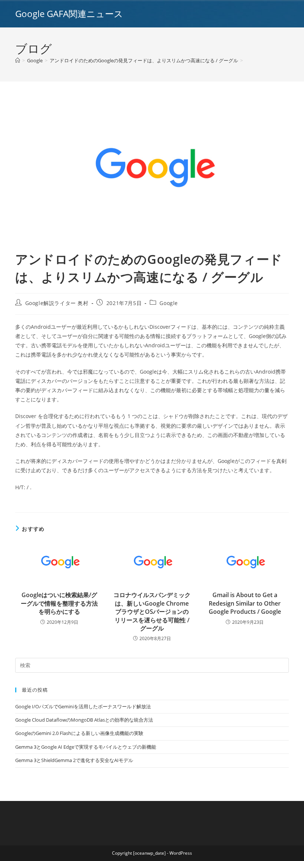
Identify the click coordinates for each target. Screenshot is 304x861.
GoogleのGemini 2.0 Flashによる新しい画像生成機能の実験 (79, 733)
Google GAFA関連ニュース (69, 13)
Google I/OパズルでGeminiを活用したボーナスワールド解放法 (83, 706)
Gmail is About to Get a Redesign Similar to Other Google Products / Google (245, 603)
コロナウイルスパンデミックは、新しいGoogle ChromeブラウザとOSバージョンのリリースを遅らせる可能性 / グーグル (152, 611)
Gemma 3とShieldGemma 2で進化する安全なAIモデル (74, 760)
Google (168, 303)
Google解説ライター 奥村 (57, 303)
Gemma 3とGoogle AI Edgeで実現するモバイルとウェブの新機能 (85, 747)
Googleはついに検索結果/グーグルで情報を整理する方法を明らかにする (59, 603)
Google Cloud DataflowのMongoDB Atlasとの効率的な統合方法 (84, 719)
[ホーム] (17, 60)
